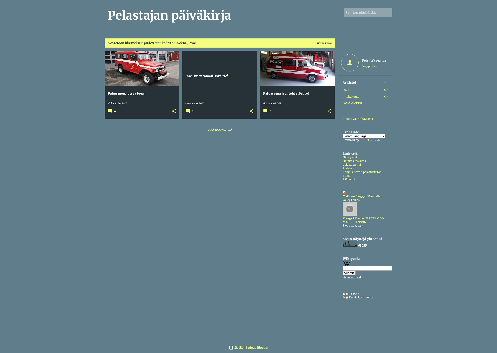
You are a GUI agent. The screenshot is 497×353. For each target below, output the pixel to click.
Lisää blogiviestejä (220, 130)
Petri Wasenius (374, 60)
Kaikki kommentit (361, 297)
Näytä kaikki (324, 43)
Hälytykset (350, 157)
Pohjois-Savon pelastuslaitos (362, 172)
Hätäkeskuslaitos (354, 161)
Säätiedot (349, 179)
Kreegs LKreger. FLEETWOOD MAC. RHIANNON (363, 220)
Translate (374, 140)
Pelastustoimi (352, 164)
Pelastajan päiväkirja (169, 15)
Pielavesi (349, 168)
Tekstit (353, 294)
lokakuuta (352, 96)
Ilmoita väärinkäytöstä (358, 119)
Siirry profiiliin (370, 66)
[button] (174, 111)
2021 (346, 90)
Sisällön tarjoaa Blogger (251, 347)
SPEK (346, 175)
